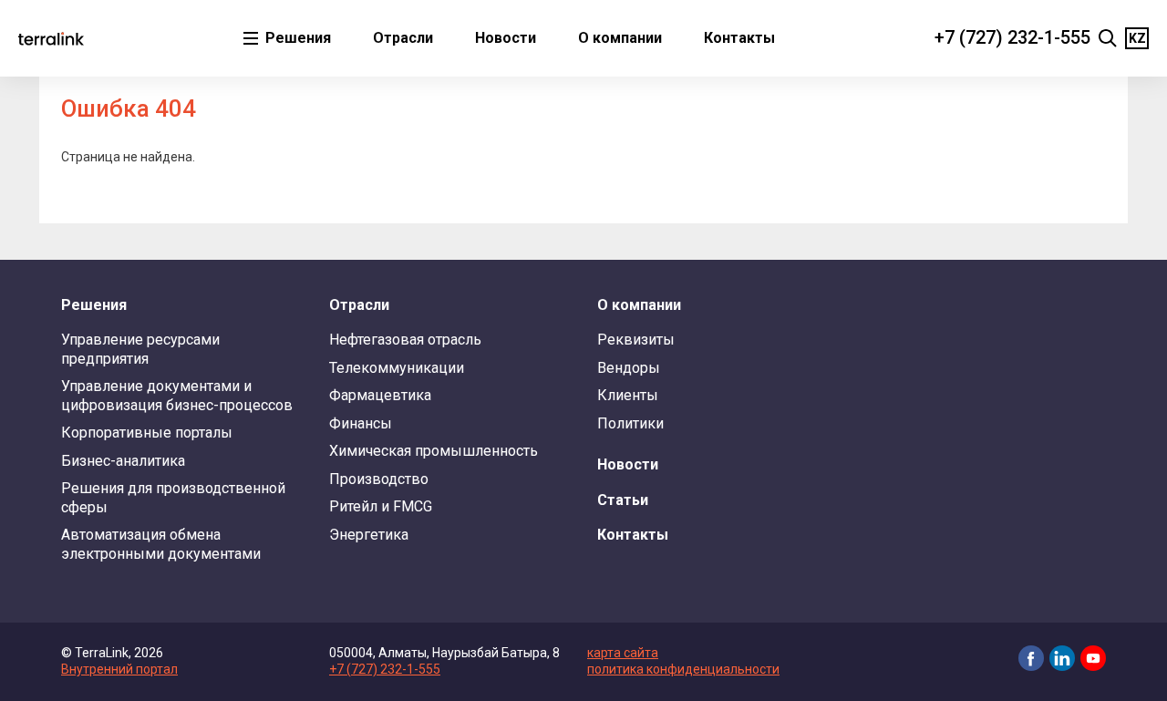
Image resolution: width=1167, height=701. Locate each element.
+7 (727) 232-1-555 (1012, 37)
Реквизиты (636, 339)
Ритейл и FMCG (380, 506)
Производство (379, 479)
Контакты (739, 37)
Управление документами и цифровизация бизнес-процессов (177, 395)
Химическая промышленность (433, 450)
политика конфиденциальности (683, 669)
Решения (296, 37)
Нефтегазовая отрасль (405, 339)
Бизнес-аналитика (123, 460)
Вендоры (628, 367)
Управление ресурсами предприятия (140, 348)
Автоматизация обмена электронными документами (161, 544)
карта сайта (622, 652)
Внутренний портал (119, 669)
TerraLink (51, 38)
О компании (620, 37)
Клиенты (627, 395)
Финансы (360, 423)
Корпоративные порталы (146, 432)
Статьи (622, 500)
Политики (630, 423)
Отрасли (403, 37)
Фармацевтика (380, 395)
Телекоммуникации (396, 367)
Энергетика (368, 534)
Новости (505, 37)
